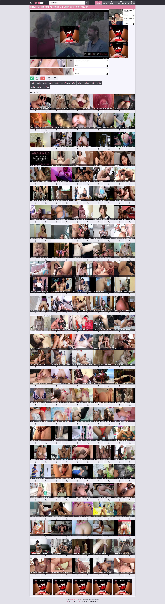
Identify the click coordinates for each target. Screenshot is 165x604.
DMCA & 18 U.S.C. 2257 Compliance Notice (89, 601)
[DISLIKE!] (42, 78)
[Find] (87, 3)
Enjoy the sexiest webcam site (128, 11)
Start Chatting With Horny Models (82, 60)
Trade (69, 601)
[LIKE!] (32, 78)
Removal (75, 601)
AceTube (38, 2)
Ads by (47, 132)
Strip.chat (77, 65)
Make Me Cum (77, 69)
